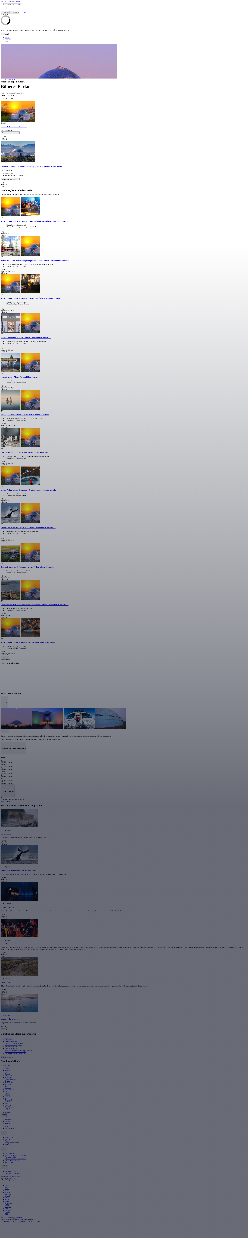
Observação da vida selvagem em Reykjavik (18, 1050)
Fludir (6, 1091)
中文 (6, 1214)
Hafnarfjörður (9, 1082)
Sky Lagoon (8, 1039)
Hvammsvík (8, 1100)
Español (7, 1196)
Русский (7, 1210)
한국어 (7, 1199)
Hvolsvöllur (8, 1077)
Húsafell (7, 1074)
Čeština (7, 1189)
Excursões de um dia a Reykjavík (15, 1053)
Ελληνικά (8, 1194)
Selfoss (7, 1068)
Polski (6, 1208)
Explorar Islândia (6, 1112)
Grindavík (8, 1088)
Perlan (7, 1038)
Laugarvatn (8, 1075)
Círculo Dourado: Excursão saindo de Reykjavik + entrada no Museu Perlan (31, 167)
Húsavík (7, 1070)
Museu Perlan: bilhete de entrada (14, 127)
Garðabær (8, 1084)
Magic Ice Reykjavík (11, 1046)
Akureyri (7, 1067)
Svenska (7, 1212)
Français (7, 1197)
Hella (6, 1098)
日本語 (7, 1205)
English (7, 1185)
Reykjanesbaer (9, 1089)
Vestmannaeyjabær (10, 1079)
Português (8, 1207)
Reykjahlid (8, 1096)
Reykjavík (8, 1065)
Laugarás (7, 1109)
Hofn (6, 1086)
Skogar (7, 1093)
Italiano (7, 1201)
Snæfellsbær (8, 1105)
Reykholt (7, 1081)
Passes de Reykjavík (11, 1041)
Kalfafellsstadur (9, 1107)
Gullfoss (7, 1102)
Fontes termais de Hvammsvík (14, 1043)
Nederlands (8, 1203)
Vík (6, 1072)
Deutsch (7, 1192)
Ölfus (6, 1103)
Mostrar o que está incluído (9, 133)
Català (7, 1187)
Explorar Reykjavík (7, 1057)
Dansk (7, 1190)
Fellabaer (7, 1095)
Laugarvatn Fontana (11, 1048)
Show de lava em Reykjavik (13, 1045)
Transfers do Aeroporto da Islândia (15, 1052)
